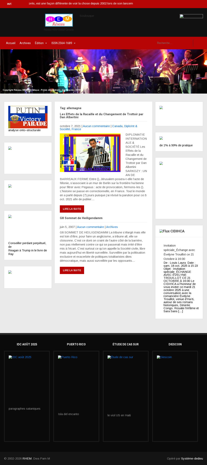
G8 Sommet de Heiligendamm (81, 218)
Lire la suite (72, 209)
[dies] (28, 277)
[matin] (179, 114)
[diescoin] (175, 368)
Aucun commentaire (96, 126)
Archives (25, 43)
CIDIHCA (177, 231)
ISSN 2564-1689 (62, 43)
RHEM (27, 458)
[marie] (126, 384)
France (76, 129)
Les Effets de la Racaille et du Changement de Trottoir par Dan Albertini (101, 115)
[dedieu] (179, 140)
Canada (117, 126)
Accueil (10, 43)
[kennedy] (28, 117)
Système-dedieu (192, 458)
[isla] (76, 383)
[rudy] (28, 228)
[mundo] (28, 192)
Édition (39, 43)
